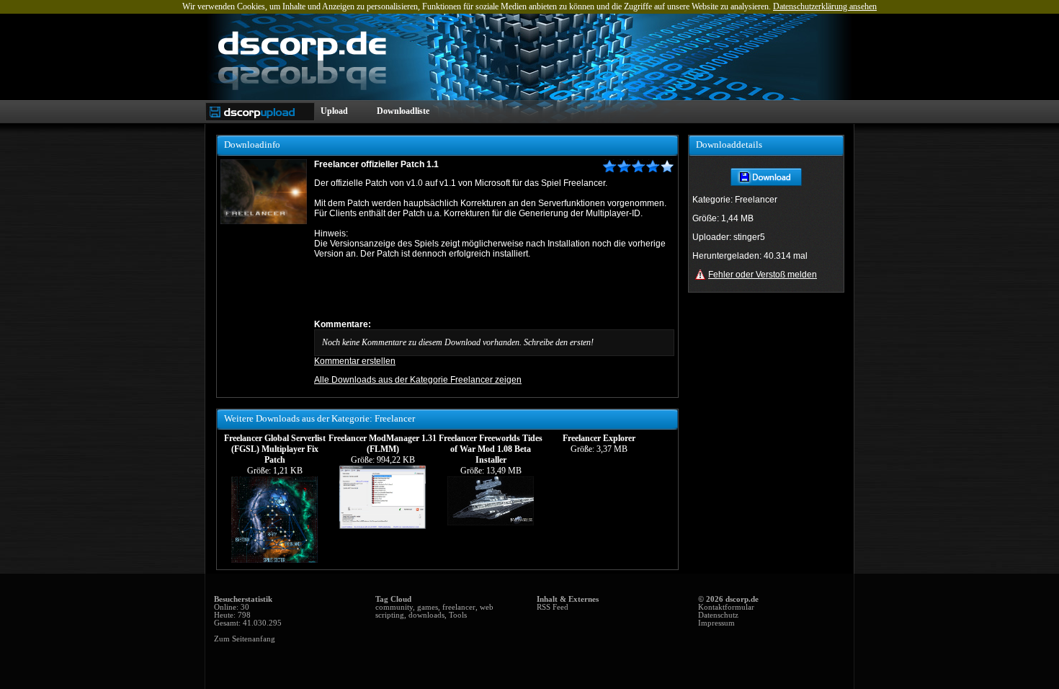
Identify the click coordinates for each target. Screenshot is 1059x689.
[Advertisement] (482, 289)
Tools (458, 615)
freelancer (458, 607)
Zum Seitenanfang (244, 639)
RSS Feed (552, 607)
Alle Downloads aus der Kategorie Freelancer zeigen (418, 380)
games (427, 607)
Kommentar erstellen (355, 361)
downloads (426, 615)
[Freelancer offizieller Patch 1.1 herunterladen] (766, 183)
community (394, 607)
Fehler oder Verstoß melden (762, 275)
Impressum (716, 623)
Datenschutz (718, 615)
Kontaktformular (726, 607)
